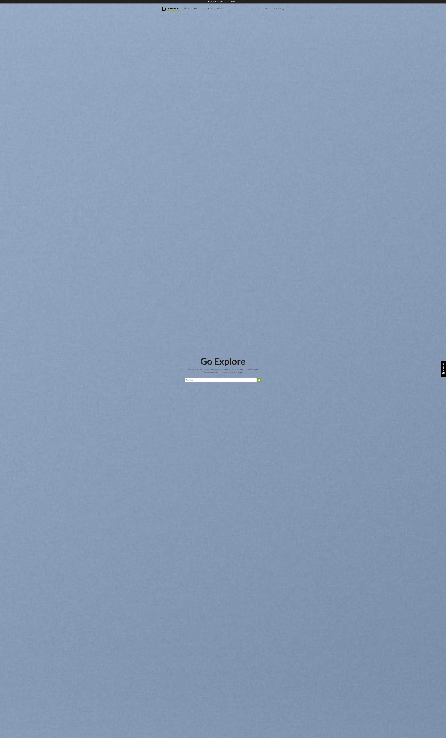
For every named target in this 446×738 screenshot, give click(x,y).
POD (196, 9)
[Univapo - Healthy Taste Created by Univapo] (170, 8)
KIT (185, 9)
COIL (207, 9)
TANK (219, 9)
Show (443, 369)
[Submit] (259, 380)
